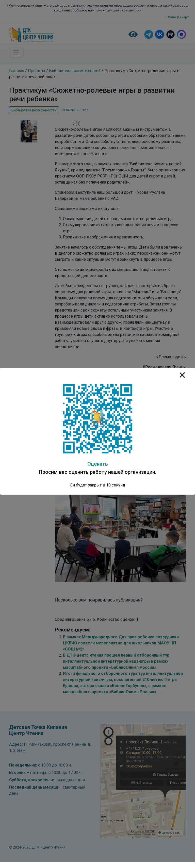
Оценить (97, 464)
